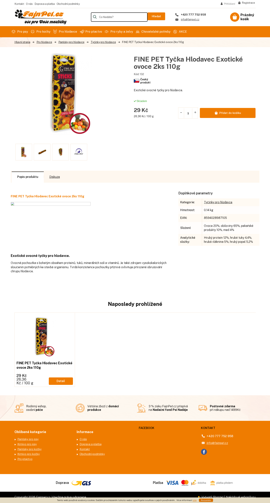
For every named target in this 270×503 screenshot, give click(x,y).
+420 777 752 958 (220, 436)
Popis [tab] (21, 177)
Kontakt (19, 3)
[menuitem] (20, 31)
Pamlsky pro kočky (29, 449)
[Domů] (22, 42)
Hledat (156, 16)
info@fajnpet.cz (217, 443)
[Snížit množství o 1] (181, 113)
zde (195, 500)
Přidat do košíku (230, 112)
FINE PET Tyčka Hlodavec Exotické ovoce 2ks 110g (44, 365)
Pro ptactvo (24, 459)
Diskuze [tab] (54, 177)
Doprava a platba (45, 3)
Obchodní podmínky (68, 3)
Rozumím (206, 500)
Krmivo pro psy (27, 444)
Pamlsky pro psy (28, 439)
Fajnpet (204, 452)
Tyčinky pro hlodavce (218, 202)
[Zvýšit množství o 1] (195, 113)
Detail (61, 381)
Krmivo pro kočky (28, 454)
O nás (29, 3)
